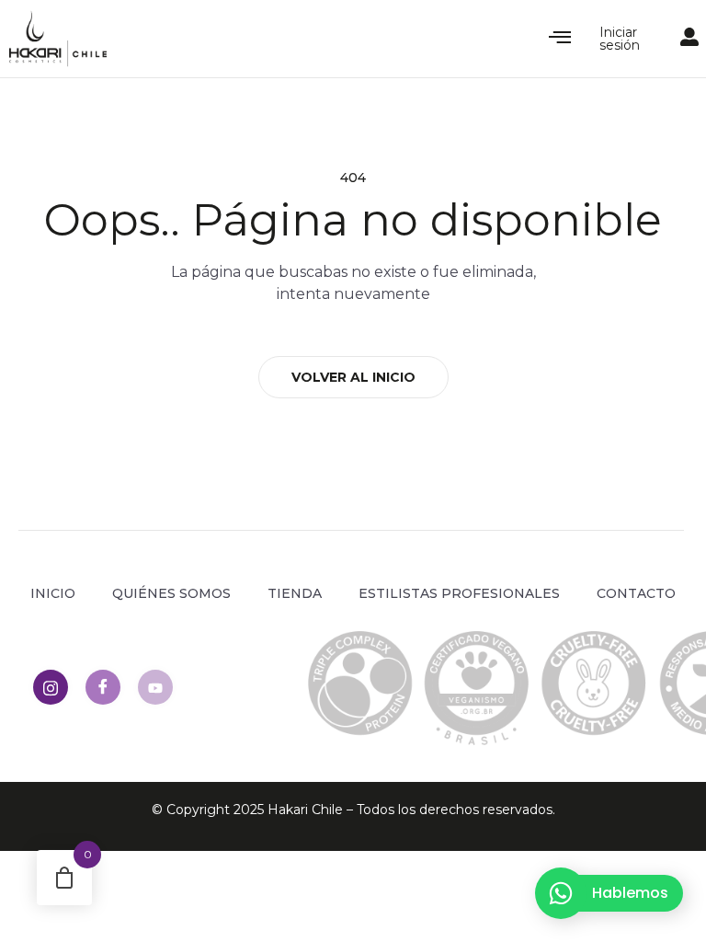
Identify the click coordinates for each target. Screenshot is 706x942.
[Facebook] (102, 687)
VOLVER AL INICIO (353, 377)
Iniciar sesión (619, 38)
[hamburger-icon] (560, 38)
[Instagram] (50, 687)
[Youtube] (155, 687)
